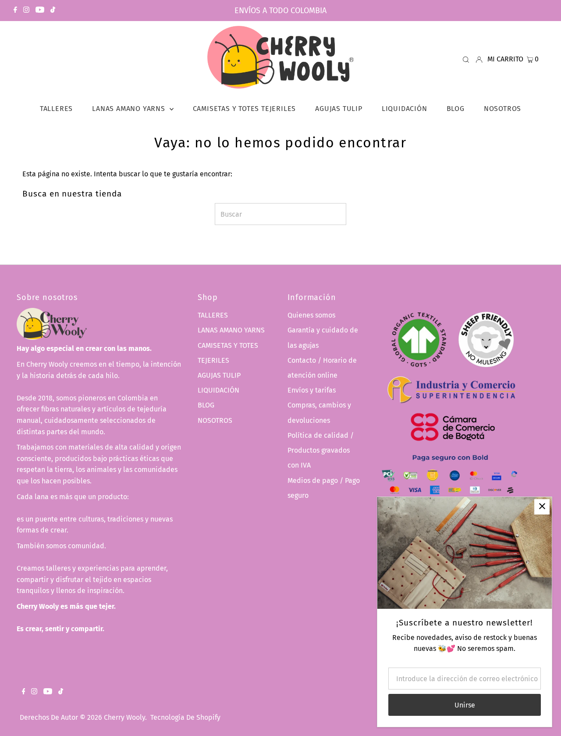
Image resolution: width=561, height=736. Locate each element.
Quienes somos (311, 315)
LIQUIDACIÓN (218, 390)
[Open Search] (466, 59)
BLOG (206, 405)
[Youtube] (39, 10)
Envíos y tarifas (312, 390)
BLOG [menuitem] (456, 108)
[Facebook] (15, 10)
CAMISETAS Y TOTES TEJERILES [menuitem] (244, 108)
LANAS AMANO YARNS (231, 330)
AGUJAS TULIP (219, 375)
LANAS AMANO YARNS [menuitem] (129, 108)
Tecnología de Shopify (185, 717)
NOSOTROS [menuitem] (502, 108)
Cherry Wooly (124, 717)
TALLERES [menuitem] (56, 108)
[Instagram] (26, 10)
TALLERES (213, 315)
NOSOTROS (215, 420)
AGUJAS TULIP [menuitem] (338, 108)
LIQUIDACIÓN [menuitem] (404, 108)
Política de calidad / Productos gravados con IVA (321, 450)
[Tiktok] (52, 10)
